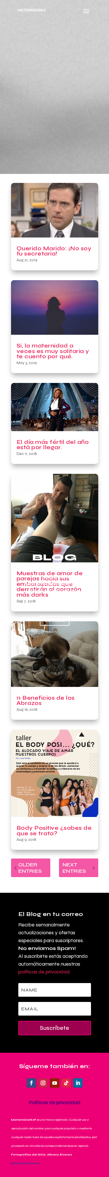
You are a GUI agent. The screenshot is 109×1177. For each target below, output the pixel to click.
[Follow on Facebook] (31, 1083)
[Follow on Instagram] (43, 1083)
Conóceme (52, 605)
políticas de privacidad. (44, 972)
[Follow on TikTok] (66, 1083)
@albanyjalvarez (25, 1163)
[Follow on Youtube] (54, 1083)
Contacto (54, 620)
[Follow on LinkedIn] (78, 1083)
